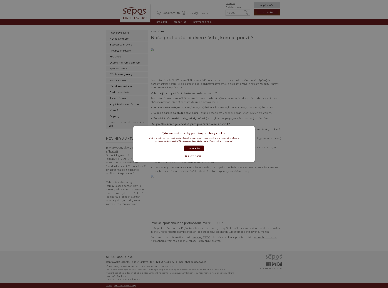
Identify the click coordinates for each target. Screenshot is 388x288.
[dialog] (194, 144)
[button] (194, 156)
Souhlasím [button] (194, 148)
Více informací (226, 141)
